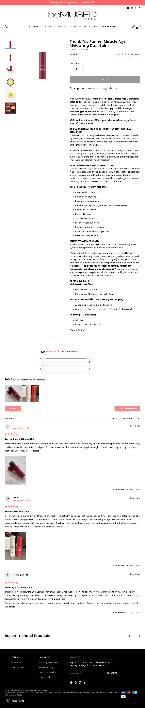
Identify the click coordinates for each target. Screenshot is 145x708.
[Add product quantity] (72, 69)
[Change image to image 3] (10, 69)
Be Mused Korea (26, 690)
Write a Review (130, 409)
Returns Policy (46, 667)
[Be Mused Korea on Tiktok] (139, 8)
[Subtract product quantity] (80, 69)
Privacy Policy (46, 677)
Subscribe (112, 673)
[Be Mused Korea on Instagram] (135, 8)
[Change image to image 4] (10, 82)
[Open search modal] (6, 26)
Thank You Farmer (79, 49)
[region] (22, 393)
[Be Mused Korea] (72, 16)
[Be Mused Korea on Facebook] (128, 8)
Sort (114, 418)
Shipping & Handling (49, 662)
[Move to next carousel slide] (137, 636)
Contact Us (18, 667)
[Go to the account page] (133, 26)
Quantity (74, 63)
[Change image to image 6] (10, 108)
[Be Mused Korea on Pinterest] (131, 8)
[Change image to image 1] (10, 42)
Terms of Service (47, 672)
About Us (16, 662)
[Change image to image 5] (10, 95)
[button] (128, 54)
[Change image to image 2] (10, 56)
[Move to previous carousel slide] (131, 636)
